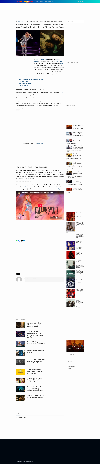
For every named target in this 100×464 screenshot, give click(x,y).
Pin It (22, 274)
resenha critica (39, 1)
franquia (47, 101)
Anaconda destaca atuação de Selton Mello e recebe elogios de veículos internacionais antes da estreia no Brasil (75, 174)
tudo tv (56, 1)
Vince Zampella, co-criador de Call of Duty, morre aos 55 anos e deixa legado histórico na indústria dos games (74, 157)
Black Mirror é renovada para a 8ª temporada (80, 281)
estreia (36, 59)
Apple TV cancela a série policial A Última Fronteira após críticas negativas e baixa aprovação (74, 135)
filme (61, 63)
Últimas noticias (71, 370)
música (50, 72)
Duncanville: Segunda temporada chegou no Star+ (36, 343)
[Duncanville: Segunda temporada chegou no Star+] (20, 344)
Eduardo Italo (31, 279)
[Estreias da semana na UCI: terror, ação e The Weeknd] (20, 398)
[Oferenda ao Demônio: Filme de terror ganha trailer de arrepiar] (20, 325)
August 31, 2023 (37, 146)
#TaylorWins (40, 143)
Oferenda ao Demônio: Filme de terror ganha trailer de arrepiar (34, 325)
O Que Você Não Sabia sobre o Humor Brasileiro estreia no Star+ (35, 371)
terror (53, 101)
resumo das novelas (71, 367)
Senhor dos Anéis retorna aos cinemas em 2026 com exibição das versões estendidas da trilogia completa (80, 235)
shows (43, 189)
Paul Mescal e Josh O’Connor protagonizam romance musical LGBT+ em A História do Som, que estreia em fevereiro (79, 303)
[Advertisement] (50, 11)
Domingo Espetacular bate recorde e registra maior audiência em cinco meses (80, 273)
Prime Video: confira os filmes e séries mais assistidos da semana (34, 380)
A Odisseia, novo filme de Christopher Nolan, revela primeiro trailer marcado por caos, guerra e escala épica (74, 148)
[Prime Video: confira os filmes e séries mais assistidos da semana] (20, 380)
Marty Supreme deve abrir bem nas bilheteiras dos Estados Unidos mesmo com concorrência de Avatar (75, 183)
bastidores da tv (49, 1)
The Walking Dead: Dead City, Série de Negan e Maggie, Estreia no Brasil (35, 389)
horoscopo (70, 361)
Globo (69, 360)
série (25, 187)
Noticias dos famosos (72, 363)
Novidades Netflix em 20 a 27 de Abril (35, 352)
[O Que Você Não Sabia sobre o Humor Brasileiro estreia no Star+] (20, 372)
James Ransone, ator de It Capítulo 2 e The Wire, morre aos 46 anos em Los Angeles (74, 141)
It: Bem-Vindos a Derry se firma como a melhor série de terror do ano (75, 128)
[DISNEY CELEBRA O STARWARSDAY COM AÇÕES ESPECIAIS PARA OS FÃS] (20, 334)
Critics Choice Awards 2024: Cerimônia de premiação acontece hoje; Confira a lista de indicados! (36, 362)
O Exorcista (44, 59)
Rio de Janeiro (59, 189)
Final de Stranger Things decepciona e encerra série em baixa (79, 291)
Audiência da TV (20, 461)
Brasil (61, 92)
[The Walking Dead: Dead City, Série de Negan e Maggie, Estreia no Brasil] (20, 389)
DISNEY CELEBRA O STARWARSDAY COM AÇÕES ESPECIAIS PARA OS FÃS (35, 335)
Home (19, 21)
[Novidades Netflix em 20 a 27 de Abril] (20, 353)
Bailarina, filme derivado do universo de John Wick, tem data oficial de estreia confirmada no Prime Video (79, 245)
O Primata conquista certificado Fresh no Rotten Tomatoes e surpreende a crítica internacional (80, 255)
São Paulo (50, 189)
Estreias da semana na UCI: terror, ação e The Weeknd (35, 397)
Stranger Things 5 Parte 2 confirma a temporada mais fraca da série (74, 190)
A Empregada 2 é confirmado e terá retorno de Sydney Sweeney (80, 224)
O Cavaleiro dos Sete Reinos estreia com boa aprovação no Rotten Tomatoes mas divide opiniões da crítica (80, 264)
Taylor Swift (59, 61)
